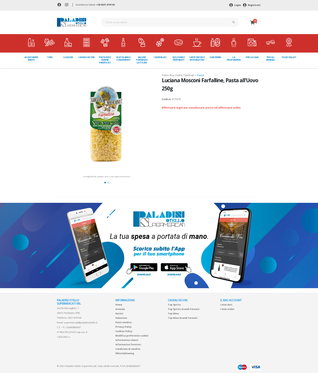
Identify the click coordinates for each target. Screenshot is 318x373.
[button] (105, 182)
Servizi (119, 313)
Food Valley (289, 57)
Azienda (120, 309)
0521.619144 (74, 317)
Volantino (121, 318)
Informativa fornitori (128, 344)
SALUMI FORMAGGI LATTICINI (141, 60)
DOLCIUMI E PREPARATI (178, 58)
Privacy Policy (123, 326)
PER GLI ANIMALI (270, 58)
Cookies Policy (123, 331)
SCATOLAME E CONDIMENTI (123, 58)
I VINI (49, 57)
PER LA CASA (252, 57)
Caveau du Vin (86, 57)
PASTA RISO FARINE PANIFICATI (105, 60)
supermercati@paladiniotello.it (80, 322)
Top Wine (173, 313)
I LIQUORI (68, 57)
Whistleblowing (124, 353)
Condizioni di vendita (127, 349)
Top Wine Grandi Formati (182, 318)
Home (118, 304)
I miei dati (226, 304)
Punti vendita (123, 322)
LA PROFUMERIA (234, 58)
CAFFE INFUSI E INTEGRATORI (197, 58)
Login (237, 5)
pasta (200, 75)
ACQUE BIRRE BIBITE (31, 58)
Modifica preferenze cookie (131, 335)
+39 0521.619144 (105, 4)
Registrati (253, 5)
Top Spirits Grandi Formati (183, 309)
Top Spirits (174, 304)
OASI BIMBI (215, 57)
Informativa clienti (126, 340)
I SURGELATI (160, 57)
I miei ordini (227, 309)
